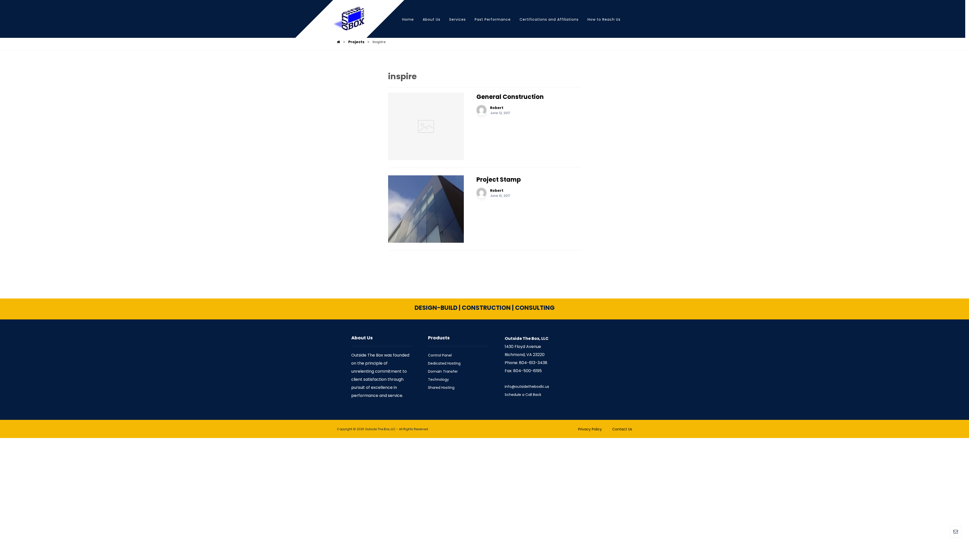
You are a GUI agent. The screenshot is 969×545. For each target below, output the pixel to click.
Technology (438, 379)
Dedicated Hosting (444, 363)
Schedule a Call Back (523, 394)
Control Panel (440, 355)
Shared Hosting (441, 387)
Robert (496, 107)
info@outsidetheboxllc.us (527, 386)
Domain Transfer (443, 371)
